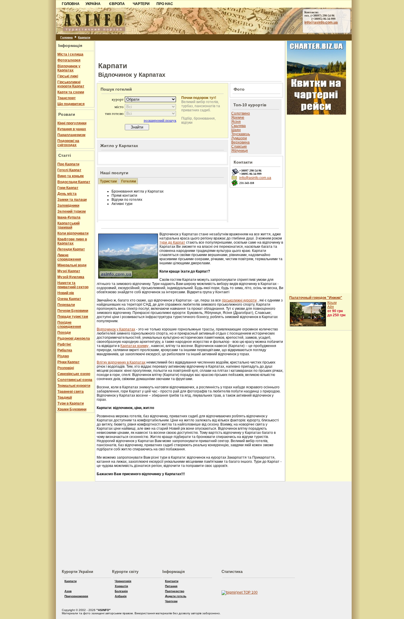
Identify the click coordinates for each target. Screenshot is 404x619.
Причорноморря (76, 596)
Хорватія (121, 586)
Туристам (108, 181)
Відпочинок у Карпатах (116, 329)
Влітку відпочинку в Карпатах (121, 362)
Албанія (121, 596)
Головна (66, 37)
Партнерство (174, 591)
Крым (332, 303)
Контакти (171, 581)
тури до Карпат (172, 242)
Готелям (128, 181)
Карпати (84, 37)
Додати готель (175, 596)
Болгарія (121, 591)
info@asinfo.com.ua (321, 22)
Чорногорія (123, 581)
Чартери (171, 601)
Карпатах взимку (134, 346)
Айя (330, 307)
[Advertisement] (27, 90)
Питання (171, 586)
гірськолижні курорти (239, 300)
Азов (68, 591)
